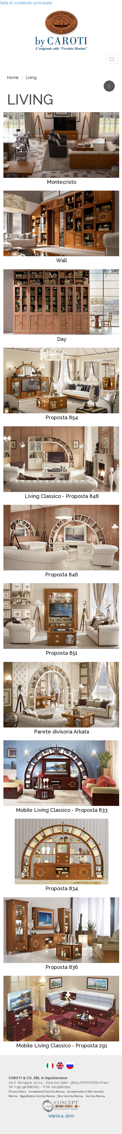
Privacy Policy (17, 1091)
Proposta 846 (61, 575)
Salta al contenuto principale (26, 3)
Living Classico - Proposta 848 (62, 496)
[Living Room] (60, 1065)
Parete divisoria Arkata (61, 732)
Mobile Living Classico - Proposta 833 (62, 810)
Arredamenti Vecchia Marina (46, 1091)
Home (12, 77)
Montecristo (61, 182)
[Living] (50, 1065)
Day (61, 339)
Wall (61, 260)
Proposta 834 (61, 888)
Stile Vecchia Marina (70, 1096)
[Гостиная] (69, 1065)
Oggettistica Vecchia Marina (37, 1096)
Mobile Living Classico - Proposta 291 (61, 1045)
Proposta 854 (61, 417)
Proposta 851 (61, 653)
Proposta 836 (61, 967)
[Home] (61, 29)
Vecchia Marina (95, 1096)
